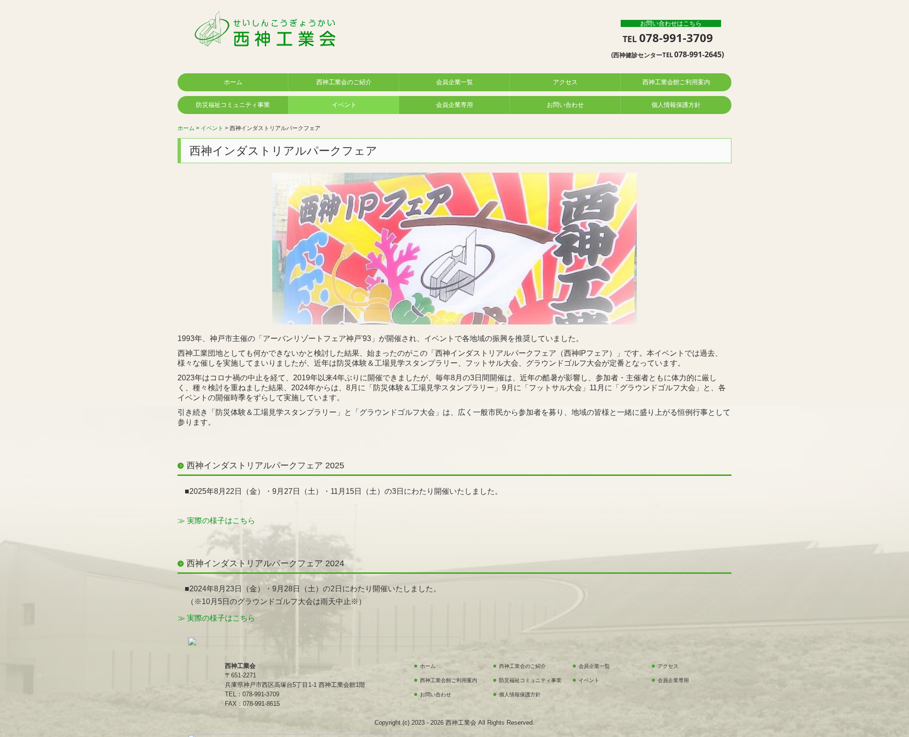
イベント (344, 104)
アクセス (565, 82)
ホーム (233, 82)
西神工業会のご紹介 (344, 82)
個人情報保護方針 (676, 104)
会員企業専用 (454, 104)
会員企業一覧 (454, 82)
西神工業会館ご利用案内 (676, 82)
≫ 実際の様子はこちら (216, 521)
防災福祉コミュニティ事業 (233, 104)
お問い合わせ (565, 104)
